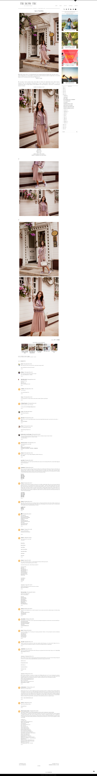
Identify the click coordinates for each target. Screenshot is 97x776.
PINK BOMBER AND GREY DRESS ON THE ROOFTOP (32, 352)
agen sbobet (23, 460)
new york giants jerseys (24, 523)
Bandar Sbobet (23, 545)
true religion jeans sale (24, 520)
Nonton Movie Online (24, 573)
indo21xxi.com (23, 660)
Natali (22, 363)
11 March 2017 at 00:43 (27, 537)
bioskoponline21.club (24, 662)
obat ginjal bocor (23, 614)
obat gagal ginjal (23, 613)
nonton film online (34, 658)
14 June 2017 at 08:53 (27, 560)
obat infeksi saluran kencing (25, 612)
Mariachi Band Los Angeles (25, 682)
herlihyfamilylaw (23, 687)
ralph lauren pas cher (24, 524)
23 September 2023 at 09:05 (34, 710)
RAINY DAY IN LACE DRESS (68, 105)
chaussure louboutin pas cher (25, 521)
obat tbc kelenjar (23, 634)
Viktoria (22, 426)
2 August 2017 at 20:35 (28, 584)
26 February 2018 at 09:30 (30, 618)
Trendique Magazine (24, 403)
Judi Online (22, 553)
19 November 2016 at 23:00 (28, 426)
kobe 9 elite (22, 522)
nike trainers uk (23, 515)
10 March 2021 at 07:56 (28, 702)
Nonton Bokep (23, 599)
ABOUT (61, 5)
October (65, 109)
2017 (63, 92)
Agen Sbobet (23, 547)
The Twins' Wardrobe (24, 421)
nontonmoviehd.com (24, 666)
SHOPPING (71, 5)
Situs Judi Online (23, 570)
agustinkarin (23, 467)
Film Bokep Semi (23, 602)
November (65, 96)
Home (56, 5)
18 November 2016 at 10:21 (31, 379)
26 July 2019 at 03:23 (28, 648)
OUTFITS (65, 5)
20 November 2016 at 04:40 (36, 434)
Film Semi (22, 580)
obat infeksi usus (23, 633)
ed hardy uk (22, 519)
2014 (63, 125)
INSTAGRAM (27, 448)
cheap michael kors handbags (25, 517)
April (64, 118)
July (64, 114)
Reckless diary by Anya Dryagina (26, 434)
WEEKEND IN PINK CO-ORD (68, 103)
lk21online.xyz (23, 664)
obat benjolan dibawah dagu (25, 622)
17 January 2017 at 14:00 (28, 529)
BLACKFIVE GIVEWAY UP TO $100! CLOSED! (70, 65)
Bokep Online (23, 601)
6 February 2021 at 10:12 (29, 673)
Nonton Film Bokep (24, 600)
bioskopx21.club (23, 668)
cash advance (50, 644)
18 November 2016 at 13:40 (28, 388)
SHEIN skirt (39, 152)
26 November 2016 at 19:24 (28, 452)
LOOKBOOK (36, 448)
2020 (63, 88)
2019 (63, 89)
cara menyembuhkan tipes (25, 625)
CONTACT (76, 5)
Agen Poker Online (24, 551)
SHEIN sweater (39, 151)
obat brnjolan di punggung (25, 623)
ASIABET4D (23, 648)
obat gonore (23, 624)
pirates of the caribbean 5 (25, 587)
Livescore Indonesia (24, 572)
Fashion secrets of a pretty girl (25, 447)
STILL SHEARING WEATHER (39, 352)
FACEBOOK (23, 448)
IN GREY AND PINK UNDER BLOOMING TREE (25, 352)
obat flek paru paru (24, 635)
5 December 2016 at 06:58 (29, 460)
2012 (63, 128)
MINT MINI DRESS (70, 83)
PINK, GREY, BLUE (47, 351)
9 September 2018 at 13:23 (29, 641)
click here (22, 702)
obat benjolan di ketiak (24, 621)
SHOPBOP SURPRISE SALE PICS (68, 108)
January (65, 122)
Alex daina (22, 641)
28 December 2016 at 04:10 (27, 513)
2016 (63, 94)
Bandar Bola (23, 543)
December (65, 95)
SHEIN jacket (39, 150)
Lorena (22, 411)
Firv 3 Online (23, 455)
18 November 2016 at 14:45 (28, 396)
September (65, 111)
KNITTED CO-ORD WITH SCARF (68, 106)
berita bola (22, 555)
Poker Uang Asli (23, 568)
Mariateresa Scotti (24, 442)
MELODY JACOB (24, 379)
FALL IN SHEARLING (66, 100)
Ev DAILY (22, 388)
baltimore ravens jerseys (24, 518)
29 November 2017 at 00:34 (31, 592)
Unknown (22, 452)
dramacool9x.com (23, 706)
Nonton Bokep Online (24, 603)
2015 (63, 124)
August (65, 112)
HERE (43, 154)
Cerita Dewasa (23, 578)
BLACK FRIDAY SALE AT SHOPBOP (69, 99)
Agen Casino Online (24, 549)
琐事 (21, 513)
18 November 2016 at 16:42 (32, 403)
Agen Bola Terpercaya (24, 571)
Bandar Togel (23, 575)
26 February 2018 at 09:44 (27, 630)
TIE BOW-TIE (28, 3)
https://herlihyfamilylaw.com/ (28, 697)
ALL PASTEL (65, 102)
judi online (22, 567)
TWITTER (31, 448)
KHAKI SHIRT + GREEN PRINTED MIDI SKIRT (69, 47)
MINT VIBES (65, 98)
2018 (63, 91)
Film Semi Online (23, 592)
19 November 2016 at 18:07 (29, 417)
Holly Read (22, 417)
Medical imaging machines (25, 710)
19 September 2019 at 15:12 (29, 656)
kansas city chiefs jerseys (24, 516)
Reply (22, 376)
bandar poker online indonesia (25, 531)
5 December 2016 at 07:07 (29, 467)
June (64, 115)
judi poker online (23, 566)
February (65, 121)
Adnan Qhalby (23, 618)
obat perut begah (23, 636)
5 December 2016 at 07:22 (28, 501)
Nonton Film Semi (23, 598)
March (65, 119)
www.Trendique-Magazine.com (30, 406)
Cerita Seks (22, 579)
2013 (63, 127)
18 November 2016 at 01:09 (27, 363)
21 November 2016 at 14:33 (31, 442)
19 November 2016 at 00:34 (28, 411)
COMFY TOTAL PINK (54, 352)
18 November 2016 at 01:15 (28, 372)
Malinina (22, 372)
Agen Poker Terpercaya (24, 569)
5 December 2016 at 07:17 (28, 482)
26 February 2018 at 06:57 (28, 608)
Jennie (22, 630)
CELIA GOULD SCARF (70, 30)
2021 (63, 87)
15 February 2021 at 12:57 (31, 687)
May (64, 117)
